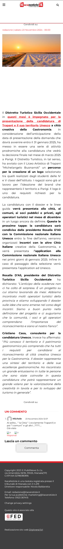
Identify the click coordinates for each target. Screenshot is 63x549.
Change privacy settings (18, 503)
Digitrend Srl (36, 529)
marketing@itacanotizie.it (42, 494)
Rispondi (12, 435)
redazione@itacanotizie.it (26, 492)
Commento (11, 452)
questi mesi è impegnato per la (31, 121)
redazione (7, 30)
